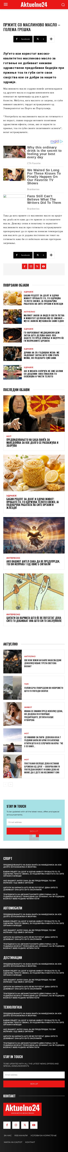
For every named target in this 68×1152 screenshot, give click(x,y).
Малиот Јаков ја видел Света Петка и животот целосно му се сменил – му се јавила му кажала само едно (44, 318)
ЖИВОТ (28, 707)
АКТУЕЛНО (29, 312)
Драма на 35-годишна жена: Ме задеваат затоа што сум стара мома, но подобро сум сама (41, 355)
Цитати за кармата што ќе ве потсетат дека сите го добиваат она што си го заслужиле (34, 619)
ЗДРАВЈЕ (28, 292)
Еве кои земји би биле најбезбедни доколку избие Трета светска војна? (42, 663)
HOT (8, 436)
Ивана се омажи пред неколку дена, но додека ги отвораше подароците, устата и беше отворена (43, 715)
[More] (51, 39)
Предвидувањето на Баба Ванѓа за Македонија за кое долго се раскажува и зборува (32, 442)
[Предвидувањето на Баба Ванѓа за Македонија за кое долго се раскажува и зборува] (34, 413)
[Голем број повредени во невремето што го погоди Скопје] (12, 688)
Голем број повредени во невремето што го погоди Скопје (43, 689)
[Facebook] (24, 266)
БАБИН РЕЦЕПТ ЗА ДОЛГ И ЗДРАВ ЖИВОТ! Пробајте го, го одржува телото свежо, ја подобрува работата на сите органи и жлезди (43, 299)
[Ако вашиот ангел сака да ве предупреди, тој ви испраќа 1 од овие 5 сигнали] (34, 535)
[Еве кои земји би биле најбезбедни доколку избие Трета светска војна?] (12, 661)
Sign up (34, 1084)
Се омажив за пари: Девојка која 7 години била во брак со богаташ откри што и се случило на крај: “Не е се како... (43, 741)
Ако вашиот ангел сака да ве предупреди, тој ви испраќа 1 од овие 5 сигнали (33, 562)
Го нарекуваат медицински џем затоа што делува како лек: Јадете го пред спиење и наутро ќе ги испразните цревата (44, 336)
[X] (37, 266)
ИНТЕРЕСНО (13, 558)
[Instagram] (31, 266)
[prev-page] (5, 784)
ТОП (26, 684)
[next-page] (11, 784)
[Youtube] (43, 266)
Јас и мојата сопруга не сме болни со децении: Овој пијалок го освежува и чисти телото (43, 373)
